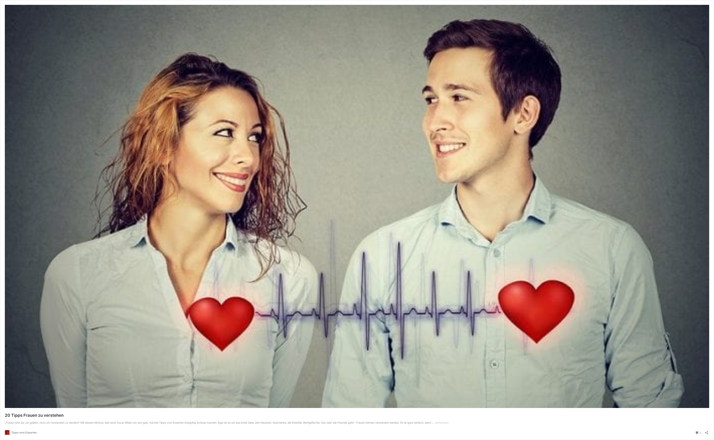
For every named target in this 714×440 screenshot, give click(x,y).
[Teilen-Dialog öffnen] (706, 431)
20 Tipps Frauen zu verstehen (34, 415)
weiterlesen (442, 422)
